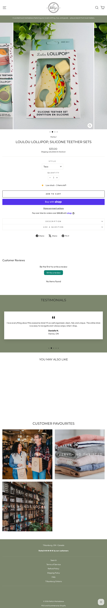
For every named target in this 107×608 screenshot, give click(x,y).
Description (53, 221)
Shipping (44, 152)
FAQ (53, 577)
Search (54, 560)
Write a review (53, 272)
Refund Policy (53, 568)
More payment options (53, 208)
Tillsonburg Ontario (53, 581)
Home (53, 137)
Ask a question (53, 227)
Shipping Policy (53, 573)
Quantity (53, 173)
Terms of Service (53, 564)
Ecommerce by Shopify (57, 606)
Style (52, 161)
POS (43, 606)
